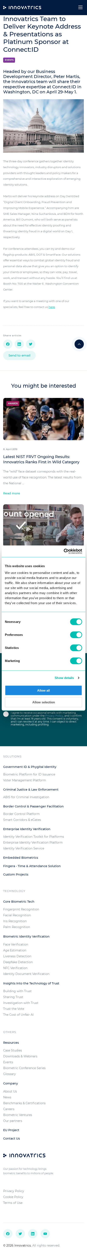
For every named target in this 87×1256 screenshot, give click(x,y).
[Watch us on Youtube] (45, 1233)
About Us (10, 1091)
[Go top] (79, 344)
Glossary (9, 1074)
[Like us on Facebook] (7, 1233)
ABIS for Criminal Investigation (26, 797)
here (52, 307)
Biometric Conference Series (24, 1068)
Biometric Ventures (17, 1115)
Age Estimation (14, 950)
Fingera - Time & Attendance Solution (32, 866)
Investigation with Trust (20, 1003)
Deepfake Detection (18, 962)
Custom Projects (15, 874)
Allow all (43, 690)
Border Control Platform (21, 814)
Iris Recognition (15, 921)
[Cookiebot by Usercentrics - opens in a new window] (63, 551)
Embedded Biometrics (20, 858)
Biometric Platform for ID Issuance (29, 774)
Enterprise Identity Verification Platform (33, 842)
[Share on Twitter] (30, 344)
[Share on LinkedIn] (19, 344)
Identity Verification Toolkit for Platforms (33, 837)
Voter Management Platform (24, 780)
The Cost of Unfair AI (18, 1015)
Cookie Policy (13, 1197)
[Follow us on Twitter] (20, 1233)
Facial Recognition (17, 915)
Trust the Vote (13, 1009)
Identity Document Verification (26, 974)
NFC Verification (15, 968)
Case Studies (12, 1050)
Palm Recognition (16, 927)
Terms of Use (12, 1203)
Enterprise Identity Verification (26, 829)
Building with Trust (17, 991)
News (7, 1097)
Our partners (12, 1121)
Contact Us (11, 1138)
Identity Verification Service (23, 848)
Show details (64, 678)
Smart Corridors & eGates (22, 820)
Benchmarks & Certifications (24, 1103)
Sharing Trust (13, 997)
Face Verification (15, 944)
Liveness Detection (17, 956)
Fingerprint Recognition (21, 909)
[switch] (76, 634)
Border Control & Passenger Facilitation (33, 806)
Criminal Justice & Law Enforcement (30, 789)
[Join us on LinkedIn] (32, 1233)
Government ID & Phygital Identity (29, 767)
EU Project (11, 1130)
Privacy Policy (54, 715)
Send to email (19, 355)
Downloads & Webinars (20, 1056)
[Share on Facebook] (7, 344)
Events (9, 60)
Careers (8, 1109)
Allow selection (43, 702)
